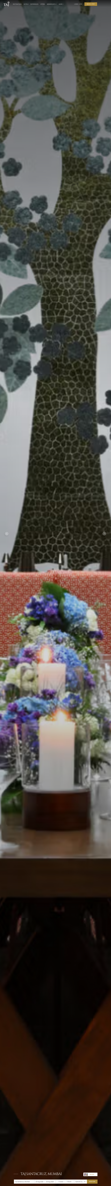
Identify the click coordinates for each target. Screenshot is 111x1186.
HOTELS (26, 4)
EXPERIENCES (34, 4)
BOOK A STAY (91, 4)
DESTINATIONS (17, 4)
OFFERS (42, 4)
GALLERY (92, 1174)
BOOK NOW (92, 1181)
